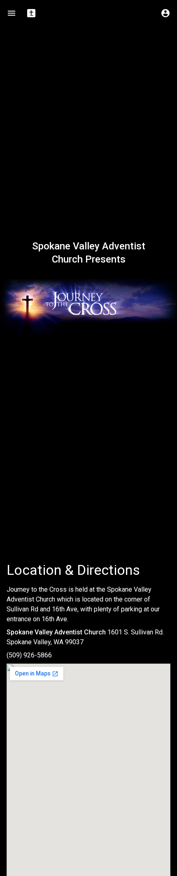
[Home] (31, 13)
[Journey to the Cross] (88, 307)
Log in (165, 13)
